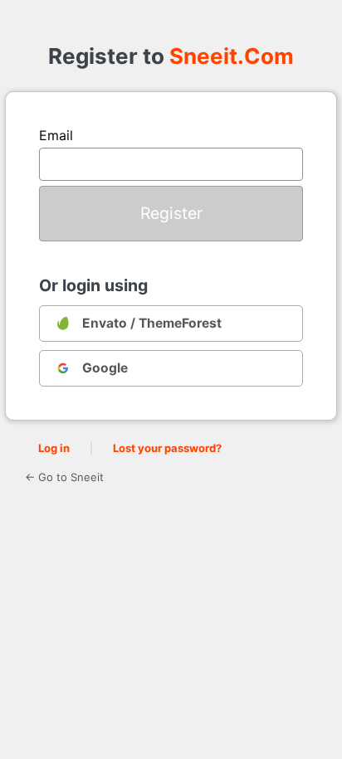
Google (105, 368)
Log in (54, 448)
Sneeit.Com (231, 56)
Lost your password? (167, 448)
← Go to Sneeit (64, 477)
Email (56, 135)
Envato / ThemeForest (152, 323)
